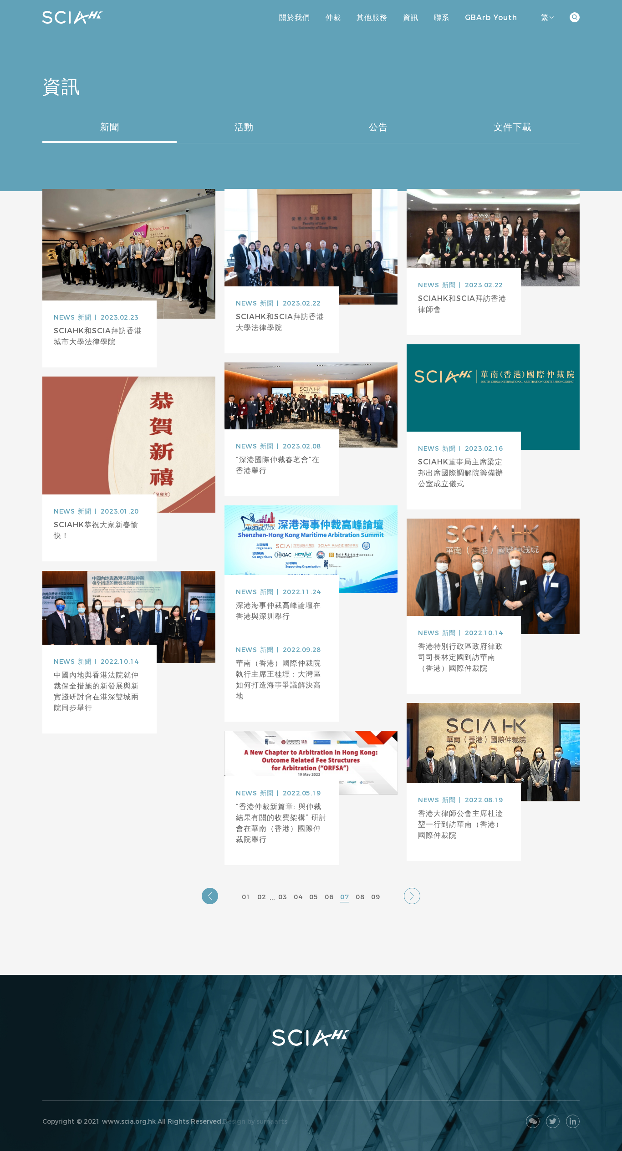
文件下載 (513, 127)
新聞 (109, 127)
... (272, 897)
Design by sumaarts (255, 1121)
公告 (378, 127)
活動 (244, 127)
